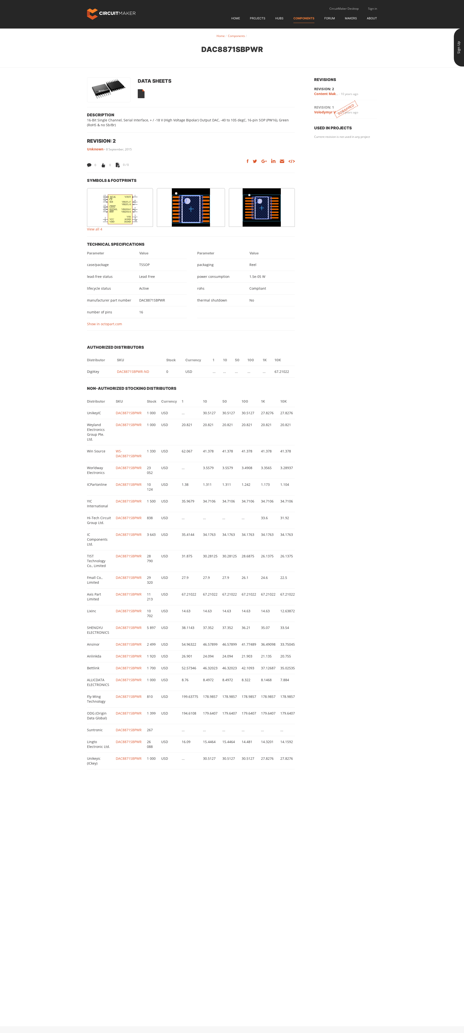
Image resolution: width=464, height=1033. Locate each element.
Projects (257, 18)
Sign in (372, 9)
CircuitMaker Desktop (344, 9)
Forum (329, 18)
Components (303, 18)
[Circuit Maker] (111, 13)
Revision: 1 (324, 107)
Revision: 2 (324, 89)
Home (235, 18)
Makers (351, 18)
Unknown (95, 149)
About (372, 18)
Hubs (279, 18)
